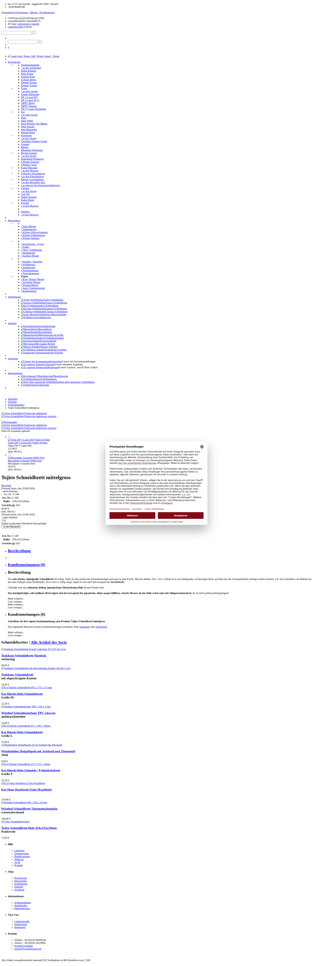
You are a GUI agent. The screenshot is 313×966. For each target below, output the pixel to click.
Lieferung (19, 850)
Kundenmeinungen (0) (26, 565)
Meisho (25, 147)
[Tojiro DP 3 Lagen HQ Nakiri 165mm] (29, 439)
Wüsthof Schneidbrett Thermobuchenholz (29, 808)
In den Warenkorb (11, 526)
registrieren (101, 626)
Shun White (27, 120)
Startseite (12, 399)
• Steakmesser (28, 252)
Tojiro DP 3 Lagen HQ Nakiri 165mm (27, 442)
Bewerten (6, 485)
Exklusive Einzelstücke (33, 173)
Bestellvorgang (22, 856)
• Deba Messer (28, 226)
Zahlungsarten (21, 853)
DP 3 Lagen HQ (29, 97)
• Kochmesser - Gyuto (32, 244)
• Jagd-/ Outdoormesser (33, 288)
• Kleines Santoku (30, 238)
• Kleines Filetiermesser (33, 235)
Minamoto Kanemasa (32, 150)
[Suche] (33, 32)
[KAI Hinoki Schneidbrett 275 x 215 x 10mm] (25, 764)
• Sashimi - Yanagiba (31, 261)
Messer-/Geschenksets (32, 179)
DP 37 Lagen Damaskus (33, 109)
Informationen (15, 373)
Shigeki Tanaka (29, 82)
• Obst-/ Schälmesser (31, 250)
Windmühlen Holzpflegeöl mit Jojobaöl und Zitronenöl (38, 751)
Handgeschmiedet (30, 65)
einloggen (85, 626)
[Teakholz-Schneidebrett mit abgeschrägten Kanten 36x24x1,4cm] (35, 668)
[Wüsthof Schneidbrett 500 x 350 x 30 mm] (24, 802)
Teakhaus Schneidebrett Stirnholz (23, 655)
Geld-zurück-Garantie (28, 24)
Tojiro (24, 88)
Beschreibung (19, 551)
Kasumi (25, 203)
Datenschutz (20, 924)
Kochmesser (14, 62)
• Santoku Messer (30, 255)
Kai (23, 112)
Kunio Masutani (29, 167)
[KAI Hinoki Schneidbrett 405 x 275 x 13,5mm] (26, 687)
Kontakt (18, 865)
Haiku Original (28, 197)
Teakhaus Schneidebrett (17, 674)
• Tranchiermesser (30, 273)
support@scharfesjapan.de (27, 948)
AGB (17, 862)
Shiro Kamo (27, 73)
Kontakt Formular (23, 945)
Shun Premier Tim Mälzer (34, 123)
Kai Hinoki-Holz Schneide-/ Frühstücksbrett (30, 770)
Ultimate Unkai (29, 164)
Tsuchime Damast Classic (34, 141)
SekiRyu (25, 211)
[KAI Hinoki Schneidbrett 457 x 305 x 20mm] (25, 725)
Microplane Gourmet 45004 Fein (25, 460)
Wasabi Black (28, 132)
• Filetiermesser (29, 229)
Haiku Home (27, 200)
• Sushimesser (28, 267)
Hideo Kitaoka (28, 70)
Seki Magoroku (29, 129)
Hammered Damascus (32, 159)
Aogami (25, 144)
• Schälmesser (28, 264)
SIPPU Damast (29, 106)
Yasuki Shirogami (30, 94)
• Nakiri (25, 247)
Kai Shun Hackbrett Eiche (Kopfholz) (26, 789)
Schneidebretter (16, 404)
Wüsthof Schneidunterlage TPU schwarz (28, 713)
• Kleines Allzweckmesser (34, 232)
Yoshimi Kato (28, 76)
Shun (23, 117)
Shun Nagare (27, 126)
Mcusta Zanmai (29, 153)
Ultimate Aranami (30, 161)
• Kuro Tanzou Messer (32, 279)
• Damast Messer (29, 285)
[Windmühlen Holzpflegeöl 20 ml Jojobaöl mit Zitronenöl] (31, 745)
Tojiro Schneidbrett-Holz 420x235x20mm (29, 828)
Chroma (25, 188)
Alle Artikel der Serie (49, 642)
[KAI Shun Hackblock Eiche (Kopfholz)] (23, 783)
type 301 (25, 194)
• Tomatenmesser (29, 270)
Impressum (20, 927)
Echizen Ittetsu (28, 79)
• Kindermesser (29, 291)
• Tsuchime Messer (30, 282)
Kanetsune (26, 135)
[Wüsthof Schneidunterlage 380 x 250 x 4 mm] (26, 706)
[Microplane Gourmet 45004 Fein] (26, 457)
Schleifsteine (14, 297)
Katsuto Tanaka (29, 85)
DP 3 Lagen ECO (30, 100)
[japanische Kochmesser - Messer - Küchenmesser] (28, 12)
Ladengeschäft (15, 26)
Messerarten (14, 220)
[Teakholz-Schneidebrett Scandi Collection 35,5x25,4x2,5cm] (33, 649)
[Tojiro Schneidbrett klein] (15, 821)
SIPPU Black (28, 103)
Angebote (13, 358)
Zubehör (12, 323)
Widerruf (18, 859)
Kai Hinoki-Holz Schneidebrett (22, 694)
